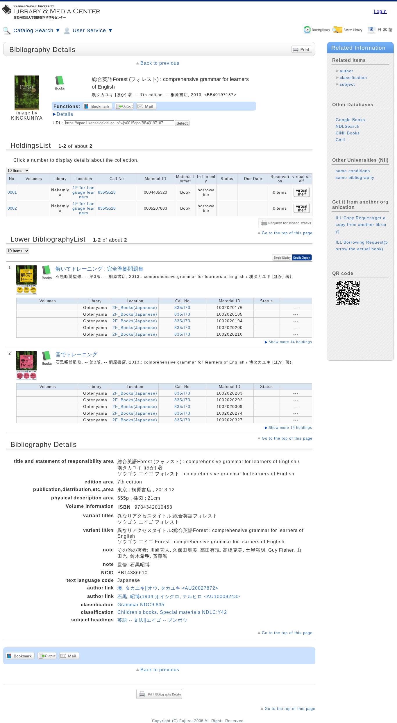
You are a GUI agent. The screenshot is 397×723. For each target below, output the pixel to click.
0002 (12, 208)
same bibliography (355, 177)
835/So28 (107, 192)
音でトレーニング (76, 354)
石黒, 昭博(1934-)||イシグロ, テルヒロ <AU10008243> (178, 596)
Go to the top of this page (287, 233)
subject (347, 84)
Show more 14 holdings (290, 342)
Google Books (350, 119)
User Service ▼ (92, 30)
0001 (12, 192)
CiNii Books (348, 133)
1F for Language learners (83, 192)
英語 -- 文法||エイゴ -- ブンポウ (152, 620)
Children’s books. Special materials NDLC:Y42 (172, 612)
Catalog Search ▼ (36, 30)
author (346, 71)
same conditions (353, 170)
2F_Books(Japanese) (134, 307)
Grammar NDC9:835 (140, 604)
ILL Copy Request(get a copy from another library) (361, 224)
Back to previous (159, 63)
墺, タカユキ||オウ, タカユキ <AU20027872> (167, 588)
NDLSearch (348, 126)
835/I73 (182, 307)
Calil (340, 139)
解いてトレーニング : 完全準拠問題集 (100, 269)
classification (353, 77)
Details (65, 114)
